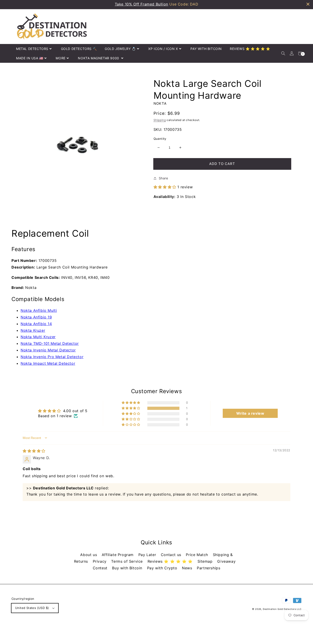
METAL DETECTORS (32, 49)
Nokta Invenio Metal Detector (48, 350)
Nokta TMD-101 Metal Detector (50, 343)
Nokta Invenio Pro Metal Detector (52, 356)
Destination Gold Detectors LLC (282, 609)
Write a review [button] (250, 413)
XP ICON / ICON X (163, 49)
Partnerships (208, 568)
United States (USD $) (32, 608)
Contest (101, 568)
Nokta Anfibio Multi (39, 310)
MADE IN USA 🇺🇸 (29, 58)
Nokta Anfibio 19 (36, 317)
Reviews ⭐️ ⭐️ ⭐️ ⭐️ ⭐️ (171, 561)
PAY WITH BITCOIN (206, 49)
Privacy (100, 561)
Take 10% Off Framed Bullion (141, 4)
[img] (34, 451)
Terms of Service (127, 561)
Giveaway (226, 561)
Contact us (172, 554)
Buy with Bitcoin (127, 568)
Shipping (160, 120)
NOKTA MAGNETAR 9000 (99, 58)
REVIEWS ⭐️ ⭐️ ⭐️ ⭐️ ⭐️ (250, 49)
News (187, 568)
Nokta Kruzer (33, 330)
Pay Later (147, 554)
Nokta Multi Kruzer (38, 336)
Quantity (160, 138)
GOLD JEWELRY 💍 (120, 49)
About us (89, 554)
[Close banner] (308, 4)
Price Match (197, 554)
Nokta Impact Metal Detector (48, 363)
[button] (283, 53)
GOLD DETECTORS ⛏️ (79, 49)
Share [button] (163, 178)
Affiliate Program (118, 554)
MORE (60, 58)
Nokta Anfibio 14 (36, 323)
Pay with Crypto (163, 568)
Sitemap (206, 561)
